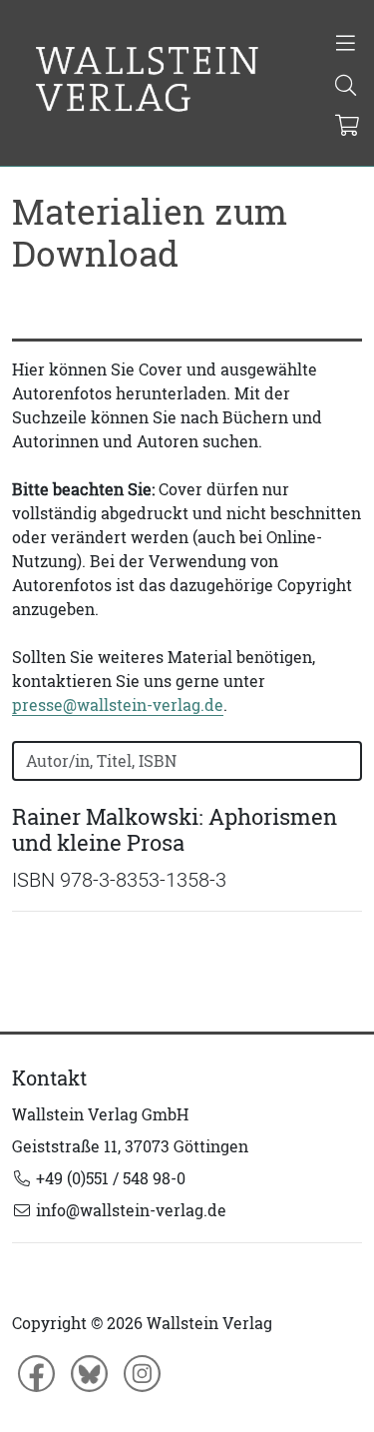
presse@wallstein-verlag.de (117, 705)
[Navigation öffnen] (346, 45)
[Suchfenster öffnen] (346, 87)
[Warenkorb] (347, 127)
